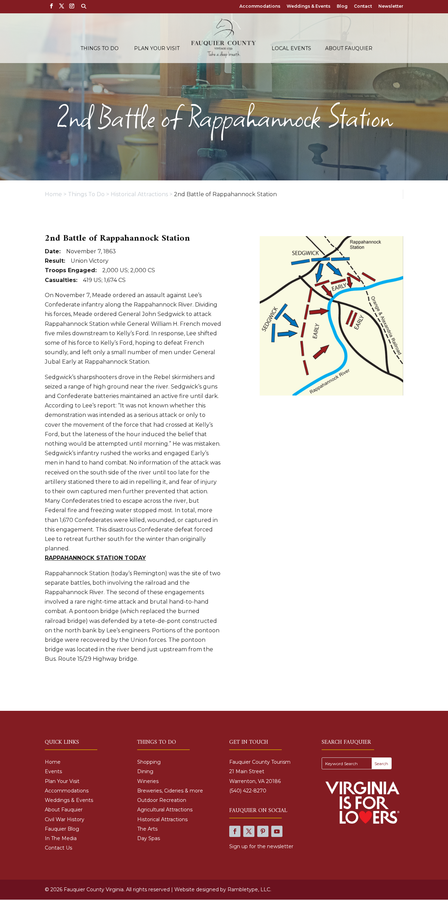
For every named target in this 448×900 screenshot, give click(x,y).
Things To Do (99, 48)
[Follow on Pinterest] (262, 831)
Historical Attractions (162, 819)
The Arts (147, 829)
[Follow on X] (248, 831)
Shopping (149, 762)
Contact (363, 6)
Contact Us (58, 848)
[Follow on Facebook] (234, 831)
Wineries (148, 781)
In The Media (61, 838)
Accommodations (259, 6)
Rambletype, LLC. (249, 889)
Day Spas (148, 838)
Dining (145, 771)
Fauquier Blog (62, 829)
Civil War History (64, 819)
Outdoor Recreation (161, 800)
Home (53, 762)
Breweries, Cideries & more (170, 791)
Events (53, 771)
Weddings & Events (308, 6)
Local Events (291, 48)
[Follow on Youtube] (276, 831)
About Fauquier (348, 48)
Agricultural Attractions (164, 809)
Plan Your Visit (157, 48)
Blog (342, 6)
